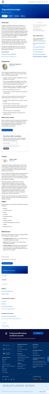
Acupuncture (4, 301)
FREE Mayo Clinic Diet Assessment (39, 54)
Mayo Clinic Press (42, 40)
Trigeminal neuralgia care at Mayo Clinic (9, 259)
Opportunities (38, 30)
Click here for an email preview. (11, 140)
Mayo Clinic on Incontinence (38, 49)
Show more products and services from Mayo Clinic (11, 318)
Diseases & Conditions (6, 5)
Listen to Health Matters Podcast (39, 46)
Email (4, 144)
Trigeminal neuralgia (11, 9)
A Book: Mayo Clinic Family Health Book (9, 54)
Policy (34, 30)
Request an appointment (7, 130)
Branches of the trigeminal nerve (7, 291)
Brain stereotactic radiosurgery (7, 306)
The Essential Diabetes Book (38, 51)
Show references (5, 284)
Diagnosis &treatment (11, 16)
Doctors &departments (17, 16)
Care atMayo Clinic (23, 16)
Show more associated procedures (8, 308)
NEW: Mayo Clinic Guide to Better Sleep (39, 44)
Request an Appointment (7, 12)
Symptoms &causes (5, 16)
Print (5, 279)
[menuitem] (5, 16)
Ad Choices (43, 30)
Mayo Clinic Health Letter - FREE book (40, 56)
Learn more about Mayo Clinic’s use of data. (11, 145)
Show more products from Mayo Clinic (9, 56)
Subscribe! (6, 148)
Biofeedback (4, 303)
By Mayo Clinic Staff (5, 256)
